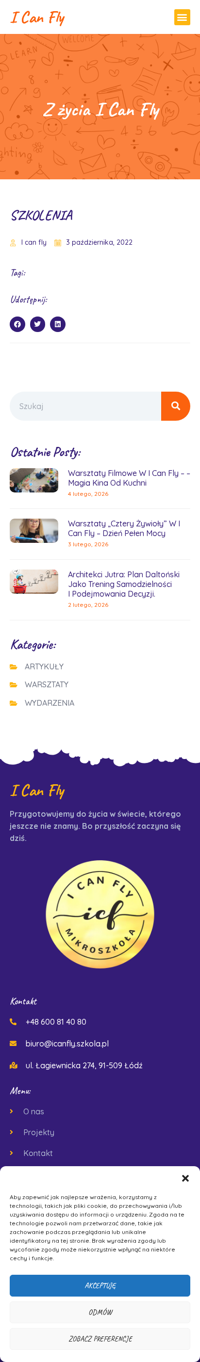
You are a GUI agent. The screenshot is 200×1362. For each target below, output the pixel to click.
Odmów (100, 1312)
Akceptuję (100, 1285)
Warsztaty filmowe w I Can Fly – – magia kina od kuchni (129, 478)
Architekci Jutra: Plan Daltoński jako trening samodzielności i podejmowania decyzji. (124, 584)
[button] (185, 1178)
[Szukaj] (175, 406)
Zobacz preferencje (100, 1339)
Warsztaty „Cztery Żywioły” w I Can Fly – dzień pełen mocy (124, 528)
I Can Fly (36, 16)
